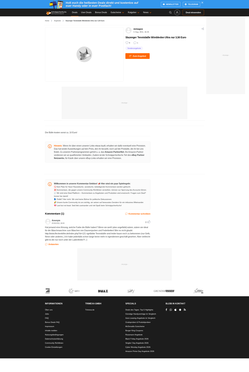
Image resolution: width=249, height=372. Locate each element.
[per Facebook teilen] (166, 309)
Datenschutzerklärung (54, 339)
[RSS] (185, 309)
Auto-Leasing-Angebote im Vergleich (140, 318)
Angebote (57, 21)
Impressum (49, 326)
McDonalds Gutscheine (134, 326)
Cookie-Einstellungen (53, 347)
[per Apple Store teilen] (175, 309)
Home (47, 21)
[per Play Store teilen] (180, 309)
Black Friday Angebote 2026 (136, 339)
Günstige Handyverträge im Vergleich (140, 314)
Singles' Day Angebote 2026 (136, 343)
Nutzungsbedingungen (54, 335)
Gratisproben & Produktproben (138, 322)
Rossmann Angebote (134, 335)
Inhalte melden (51, 330)
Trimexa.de (89, 310)
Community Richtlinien (54, 343)
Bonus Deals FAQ (52, 322)
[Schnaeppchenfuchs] (56, 12)
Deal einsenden (193, 12)
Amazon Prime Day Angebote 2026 (139, 351)
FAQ (47, 318)
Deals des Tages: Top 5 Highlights (139, 310)
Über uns (49, 310)
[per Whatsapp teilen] (171, 309)
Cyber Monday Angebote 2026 (137, 347)
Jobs (47, 314)
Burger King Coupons (134, 330)
